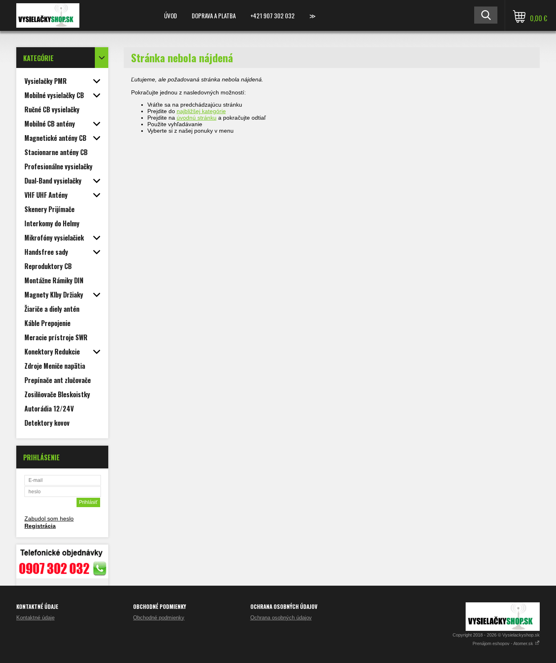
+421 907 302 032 (272, 15)
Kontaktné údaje (35, 618)
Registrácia (40, 526)
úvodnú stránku (197, 117)
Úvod (170, 15)
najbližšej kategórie (201, 111)
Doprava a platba (214, 15)
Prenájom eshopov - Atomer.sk (503, 643)
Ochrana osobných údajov (281, 618)
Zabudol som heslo (49, 518)
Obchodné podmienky (158, 618)
